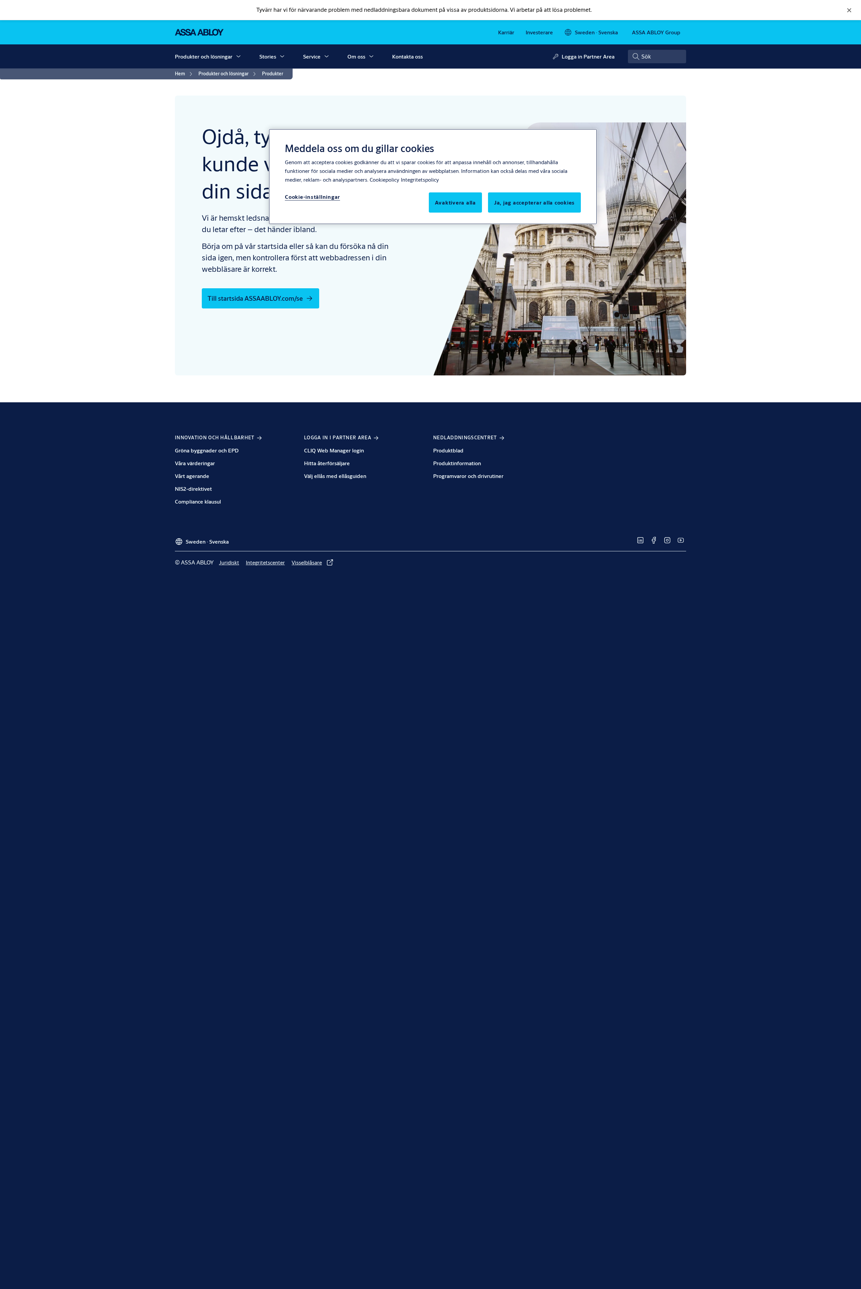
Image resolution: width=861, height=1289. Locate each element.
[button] (238, 56)
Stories (267, 56)
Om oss (356, 56)
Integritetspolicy (420, 179)
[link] (506, 32)
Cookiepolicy (384, 179)
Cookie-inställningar (312, 196)
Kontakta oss (407, 56)
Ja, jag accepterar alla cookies (534, 202)
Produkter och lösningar (203, 56)
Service (312, 56)
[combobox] (657, 56)
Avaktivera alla (455, 202)
